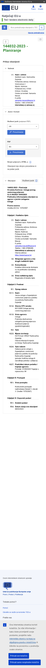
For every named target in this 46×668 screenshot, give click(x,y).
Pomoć (5, 608)
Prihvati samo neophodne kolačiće (24, 662)
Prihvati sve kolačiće (18, 656)
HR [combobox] (10, 126)
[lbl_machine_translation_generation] (30, 162)
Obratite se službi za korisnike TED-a (16, 612)
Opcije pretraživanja (36, 33)
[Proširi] (5, 42)
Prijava (33, 9)
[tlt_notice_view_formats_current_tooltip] (36, 181)
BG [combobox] (10, 147)
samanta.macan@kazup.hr (25, 100)
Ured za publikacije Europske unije (17, 592)
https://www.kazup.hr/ (23, 255)
